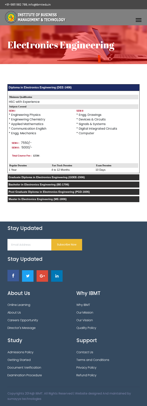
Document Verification (24, 367)
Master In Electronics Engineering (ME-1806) (38, 199)
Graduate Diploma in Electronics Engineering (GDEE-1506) (47, 177)
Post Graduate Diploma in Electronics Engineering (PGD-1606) (49, 191)
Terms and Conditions (92, 360)
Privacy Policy (86, 367)
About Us (14, 312)
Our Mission (84, 312)
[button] (138, 19)
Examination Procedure (24, 375)
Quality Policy (86, 328)
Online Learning (18, 305)
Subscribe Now (66, 244)
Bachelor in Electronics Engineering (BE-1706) (39, 184)
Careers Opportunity (22, 320)
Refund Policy (86, 375)
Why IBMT (83, 305)
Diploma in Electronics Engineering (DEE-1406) (40, 87)
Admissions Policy (20, 352)
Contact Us (84, 352)
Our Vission (84, 320)
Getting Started (19, 360)
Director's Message (21, 328)
